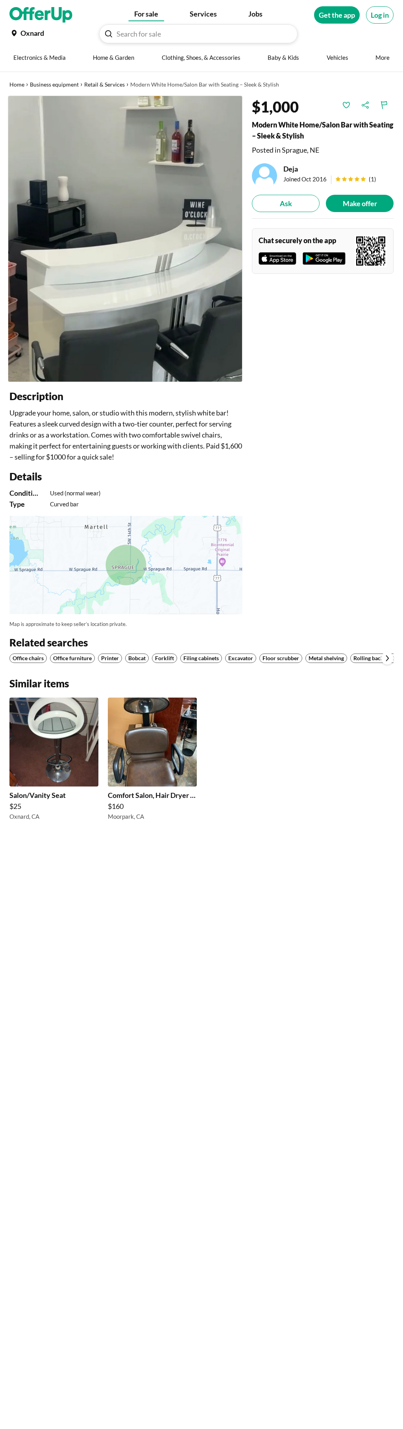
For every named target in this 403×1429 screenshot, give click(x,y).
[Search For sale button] (108, 34)
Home (16, 84)
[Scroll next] (387, 658)
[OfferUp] (40, 15)
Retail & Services (104, 84)
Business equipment (54, 84)
